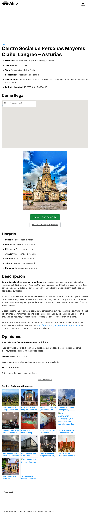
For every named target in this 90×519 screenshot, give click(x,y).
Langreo (5, 44)
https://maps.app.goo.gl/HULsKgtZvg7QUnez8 (58, 325)
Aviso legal (8, 492)
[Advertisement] (45, 23)
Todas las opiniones (45, 380)
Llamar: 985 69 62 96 (45, 217)
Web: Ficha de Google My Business (45, 225)
